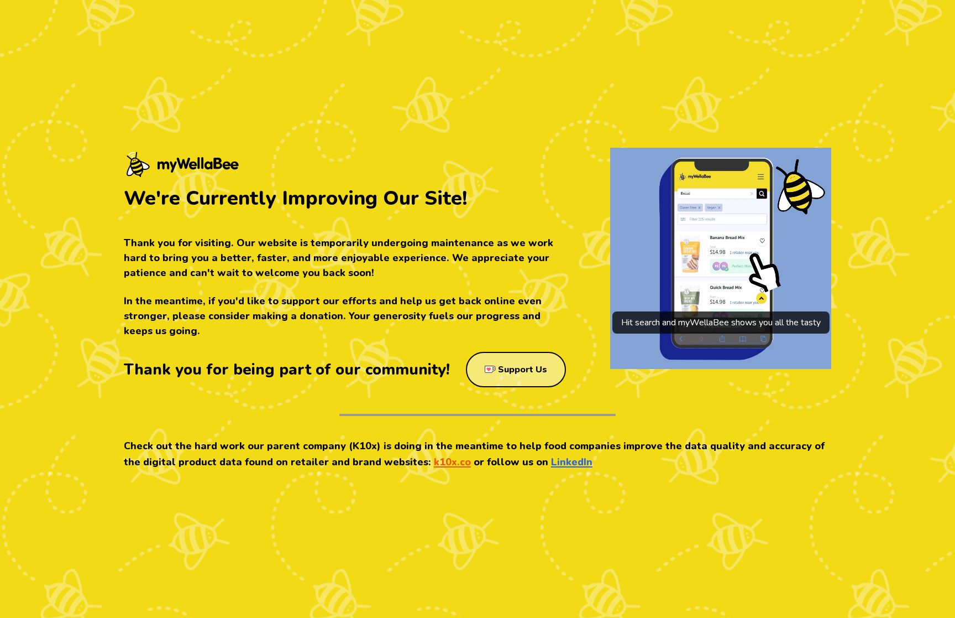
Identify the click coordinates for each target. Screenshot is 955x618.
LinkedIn (571, 462)
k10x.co (452, 462)
